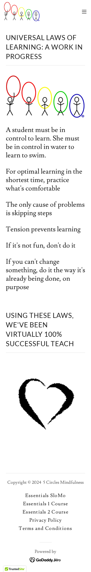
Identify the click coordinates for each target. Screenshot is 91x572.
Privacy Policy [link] (45, 520)
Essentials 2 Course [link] (45, 512)
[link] (22, 11)
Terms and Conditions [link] (45, 528)
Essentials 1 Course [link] (45, 504)
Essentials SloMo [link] (45, 495)
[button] (84, 11)
